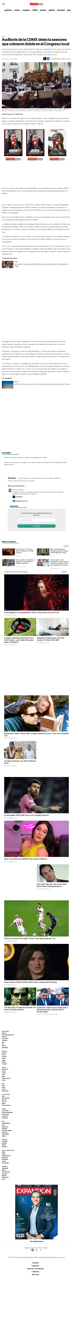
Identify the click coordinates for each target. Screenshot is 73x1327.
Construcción (5, 1110)
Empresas (4, 1033)
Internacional (5, 1038)
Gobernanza (5, 1127)
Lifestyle (4, 1161)
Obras (3, 1042)
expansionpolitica (36, 1250)
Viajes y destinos (6, 1172)
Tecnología (4, 1040)
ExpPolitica (32, 1250)
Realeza (4, 1071)
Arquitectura (5, 1116)
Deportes (4, 1100)
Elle (3, 1083)
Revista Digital (5, 1163)
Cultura (3, 1080)
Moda (3, 1074)
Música (3, 1103)
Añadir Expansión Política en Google (61, 58)
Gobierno (4, 1053)
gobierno (8, 10)
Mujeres (4, 1046)
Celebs (3, 1089)
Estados (4, 1060)
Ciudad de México (24, 478)
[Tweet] (44, 58)
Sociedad (61, 10)
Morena (58, 478)
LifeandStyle (5, 1047)
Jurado (3, 1179)
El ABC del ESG (5, 1134)
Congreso (4, 1056)
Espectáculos (5, 1069)
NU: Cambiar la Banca (36, 1241)
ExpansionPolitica (40, 1250)
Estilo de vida (5, 1091)
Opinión (4, 1062)
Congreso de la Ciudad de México (43, 478)
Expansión (5, 1031)
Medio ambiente (6, 1123)
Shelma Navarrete (17, 490)
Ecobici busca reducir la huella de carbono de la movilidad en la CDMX (25, 457)
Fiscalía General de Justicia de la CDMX (21, 481)
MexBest (5, 1166)
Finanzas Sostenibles (7, 1130)
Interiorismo (5, 1118)
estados (43, 10)
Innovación (4, 1132)
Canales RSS (35, 1272)
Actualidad (4, 1141)
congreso (26, 10)
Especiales (4, 1146)
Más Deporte (5, 1159)
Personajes (4, 1174)
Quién (4, 1067)
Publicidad (35, 1263)
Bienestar (4, 1175)
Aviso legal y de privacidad (35, 1269)
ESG (3, 1044)
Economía (4, 1037)
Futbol (3, 1152)
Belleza (3, 1076)
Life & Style (6, 1094)
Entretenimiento (6, 1098)
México (16, 381)
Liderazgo (4, 1143)
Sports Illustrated (8, 1150)
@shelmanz (19, 114)
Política (4, 1051)
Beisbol (4, 1154)
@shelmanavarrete (21, 501)
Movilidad (4, 1128)
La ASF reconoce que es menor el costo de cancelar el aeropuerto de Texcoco (42, 384)
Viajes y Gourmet (6, 1078)
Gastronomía (5, 1168)
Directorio (35, 1274)
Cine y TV (4, 1101)
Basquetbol (4, 1157)
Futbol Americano (6, 1155)
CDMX (35, 10)
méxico (17, 10)
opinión (52, 10)
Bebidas (4, 1170)
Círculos (4, 1073)
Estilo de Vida (5, 1177)
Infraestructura (5, 1114)
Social (3, 1125)
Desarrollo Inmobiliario (7, 1112)
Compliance (35, 1266)
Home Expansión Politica (8, 1035)
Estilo (3, 1096)
